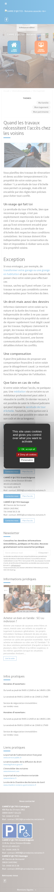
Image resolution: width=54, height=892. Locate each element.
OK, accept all (28, 449)
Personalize (27, 460)
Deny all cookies (28, 454)
